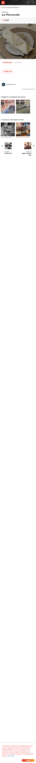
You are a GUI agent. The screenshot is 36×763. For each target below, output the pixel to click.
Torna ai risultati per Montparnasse (11, 7)
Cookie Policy (11, 756)
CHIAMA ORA (8, 71)
